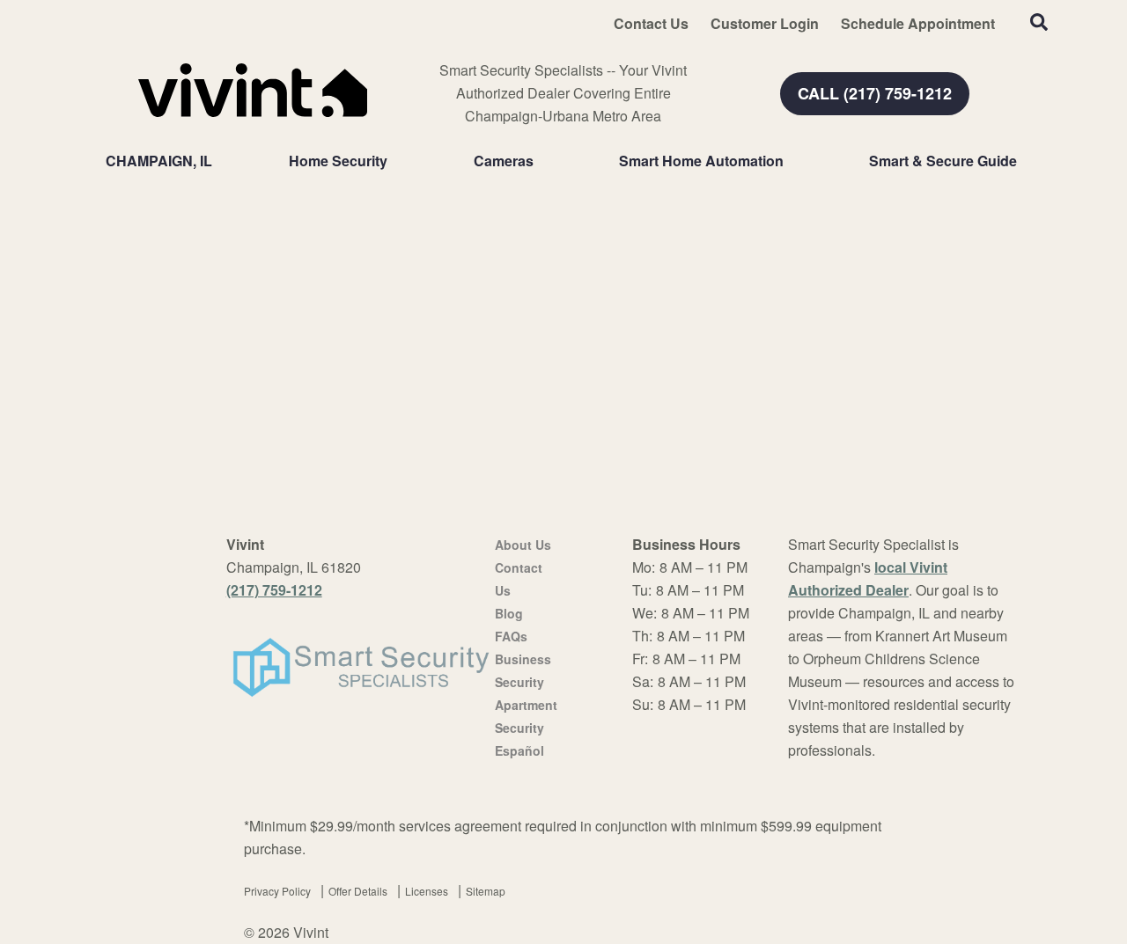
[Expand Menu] (396, 161)
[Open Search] (1039, 22)
